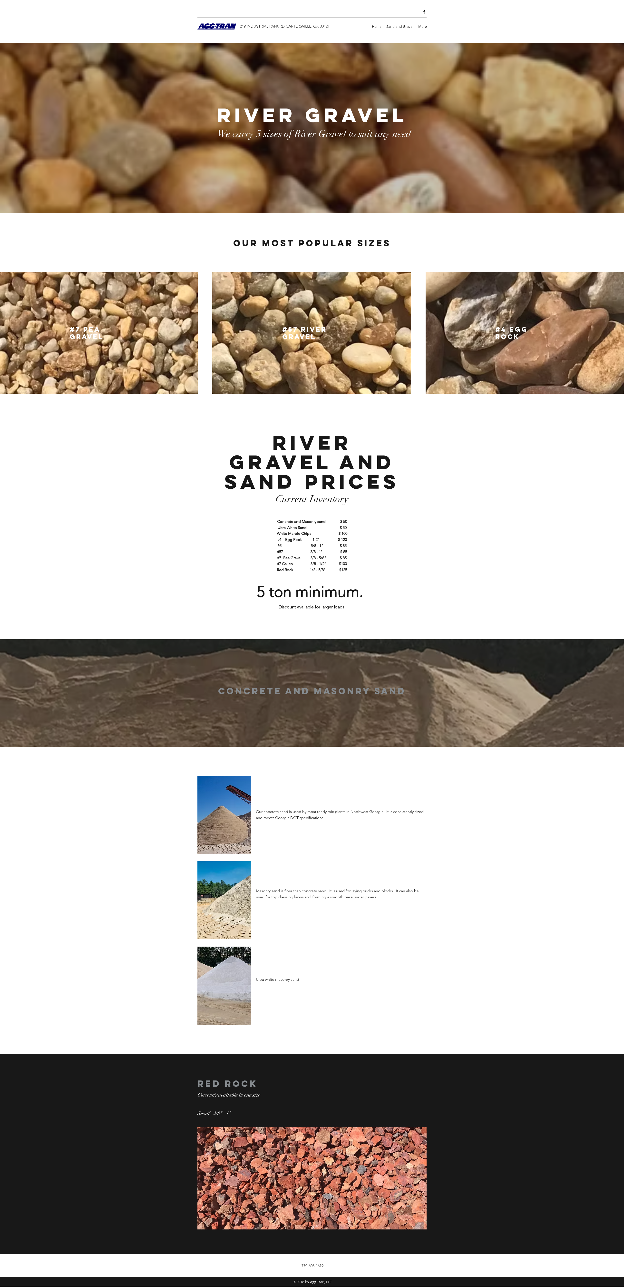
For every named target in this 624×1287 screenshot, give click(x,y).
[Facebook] (424, 12)
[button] (312, 1178)
